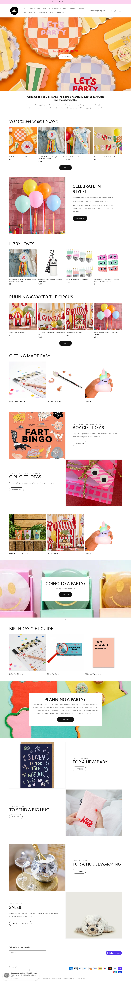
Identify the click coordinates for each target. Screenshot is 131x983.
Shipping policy (56, 978)
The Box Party (17, 978)
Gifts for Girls (15, 674)
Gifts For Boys (53, 674)
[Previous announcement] (10, 2)
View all (65, 168)
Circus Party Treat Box (16, 332)
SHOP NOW (66, 57)
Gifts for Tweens (92, 674)
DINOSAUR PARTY (17, 553)
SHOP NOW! (80, 218)
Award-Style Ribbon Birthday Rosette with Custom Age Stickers (51, 157)
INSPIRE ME (80, 443)
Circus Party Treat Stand (73, 332)
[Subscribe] (43, 952)
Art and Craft (52, 401)
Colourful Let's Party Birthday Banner (106, 157)
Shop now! (65, 594)
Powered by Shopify (26, 978)
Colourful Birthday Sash (73, 157)
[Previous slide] (61, 620)
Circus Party (52, 553)
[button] (32, 8)
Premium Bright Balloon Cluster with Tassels (106, 333)
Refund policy (46, 978)
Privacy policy (37, 978)
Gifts (87, 401)
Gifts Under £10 (16, 401)
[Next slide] (70, 620)
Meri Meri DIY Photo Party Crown (77, 279)
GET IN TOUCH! (65, 719)
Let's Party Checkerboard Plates (19, 157)
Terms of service (80, 978)
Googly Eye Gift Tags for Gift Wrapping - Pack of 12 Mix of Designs (107, 280)
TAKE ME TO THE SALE (20, 923)
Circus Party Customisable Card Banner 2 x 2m (51, 333)
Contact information (68, 978)
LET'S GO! (79, 769)
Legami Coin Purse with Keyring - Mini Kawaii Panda (50, 280)
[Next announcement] (121, 2)
